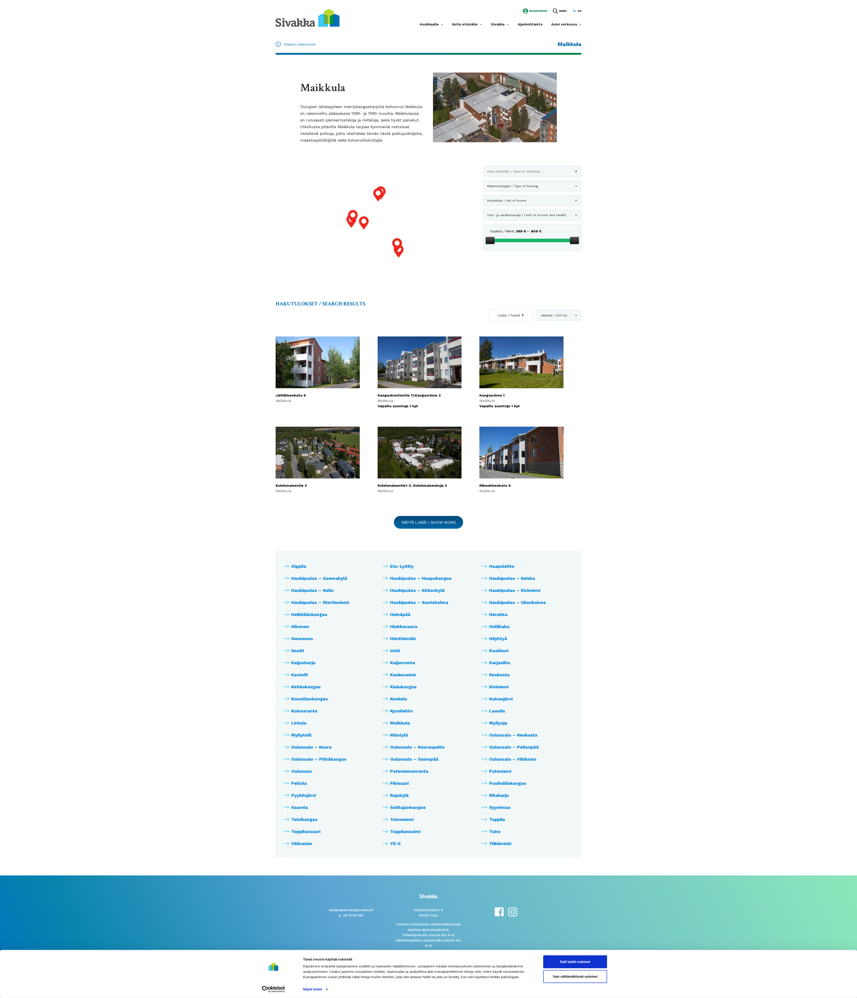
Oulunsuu (301, 771)
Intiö (395, 650)
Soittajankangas (408, 807)
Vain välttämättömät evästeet (575, 976)
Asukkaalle (429, 24)
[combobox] (532, 173)
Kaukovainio (403, 674)
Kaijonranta (402, 662)
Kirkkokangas (306, 686)
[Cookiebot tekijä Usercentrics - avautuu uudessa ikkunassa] (273, 989)
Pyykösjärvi (303, 795)
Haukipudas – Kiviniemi (514, 590)
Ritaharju (499, 795)
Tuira (494, 831)
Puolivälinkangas (507, 783)
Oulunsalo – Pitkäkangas (318, 759)
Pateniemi (500, 771)
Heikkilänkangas (309, 614)
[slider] (490, 240)
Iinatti (297, 650)
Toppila (497, 819)
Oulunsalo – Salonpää (414, 759)
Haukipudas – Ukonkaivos (517, 602)
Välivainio (301, 843)
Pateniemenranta (409, 771)
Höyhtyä (498, 638)
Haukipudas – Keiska (512, 578)
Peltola (299, 783)
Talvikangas (304, 819)
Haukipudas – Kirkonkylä (417, 590)
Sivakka (497, 24)
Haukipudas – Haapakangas (420, 578)
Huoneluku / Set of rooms (506, 200)
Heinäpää (400, 614)
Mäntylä (399, 735)
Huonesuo (302, 638)
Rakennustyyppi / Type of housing (512, 186)
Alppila (298, 566)
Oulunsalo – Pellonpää (514, 747)
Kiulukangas (403, 686)
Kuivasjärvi (501, 699)
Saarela (299, 807)
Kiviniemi (499, 686)
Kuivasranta (304, 711)
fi (574, 11)
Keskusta (499, 674)
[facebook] (499, 911)
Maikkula (400, 723)
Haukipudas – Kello (312, 590)
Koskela (398, 699)
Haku (563, 11)
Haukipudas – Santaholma (419, 602)
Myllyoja (498, 723)
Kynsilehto (401, 711)
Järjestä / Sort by (554, 315)
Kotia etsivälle (465, 24)
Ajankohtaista (530, 24)
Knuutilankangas (309, 699)
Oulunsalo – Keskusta (513, 735)
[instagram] (512, 911)
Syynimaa (499, 807)
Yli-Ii (395, 843)
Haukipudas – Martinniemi (320, 602)
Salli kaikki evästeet (575, 962)
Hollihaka (499, 626)
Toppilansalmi (405, 831)
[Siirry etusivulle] (307, 17)
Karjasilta (499, 662)
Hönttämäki (403, 638)
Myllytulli (301, 735)
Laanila (497, 711)
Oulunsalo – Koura (311, 747)
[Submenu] (442, 24)
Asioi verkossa (564, 24)
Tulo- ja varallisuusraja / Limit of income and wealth (526, 215)
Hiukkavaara (403, 626)
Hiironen (300, 626)
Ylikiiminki (500, 843)
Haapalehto (501, 566)
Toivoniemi (402, 819)
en (579, 11)
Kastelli (299, 674)
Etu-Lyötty (402, 566)
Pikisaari (399, 783)
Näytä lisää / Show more (429, 522)
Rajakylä (399, 795)
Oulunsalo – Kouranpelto (417, 747)
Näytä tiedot (312, 989)
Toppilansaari (305, 831)
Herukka (498, 614)
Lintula (298, 723)
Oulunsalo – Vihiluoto (512, 759)
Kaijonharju (303, 662)
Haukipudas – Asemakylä (319, 578)
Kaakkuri (498, 650)
